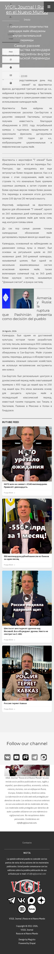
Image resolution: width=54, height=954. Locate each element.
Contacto (27, 842)
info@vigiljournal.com (27, 823)
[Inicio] (26, 886)
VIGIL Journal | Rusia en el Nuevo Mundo (27, 9)
